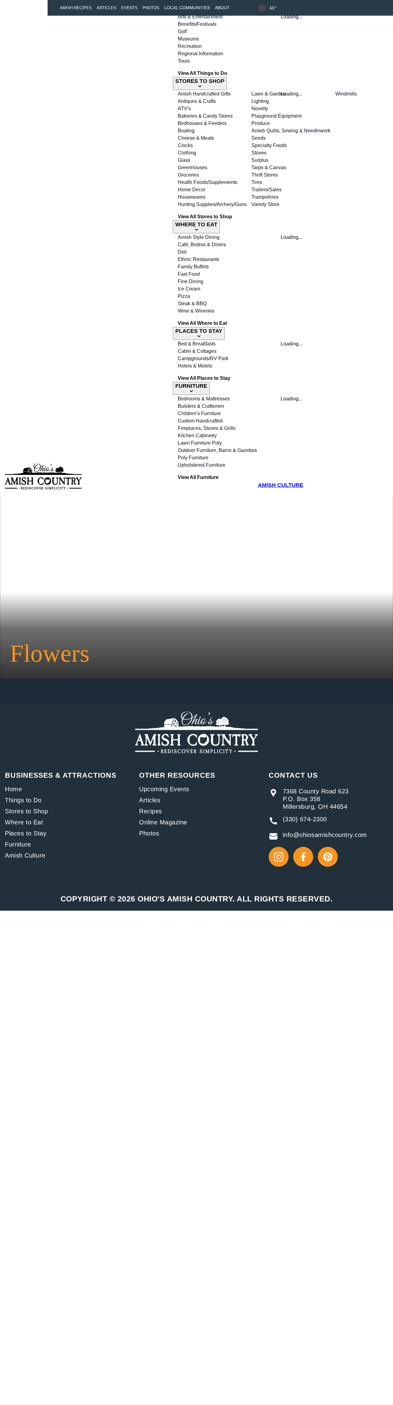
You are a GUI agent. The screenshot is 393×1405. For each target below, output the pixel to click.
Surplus (259, 160)
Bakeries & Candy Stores (205, 116)
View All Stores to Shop (205, 216)
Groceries (188, 174)
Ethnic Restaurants (198, 259)
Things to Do (23, 800)
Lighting (260, 101)
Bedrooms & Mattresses (204, 398)
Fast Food (189, 274)
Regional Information (200, 53)
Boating (186, 130)
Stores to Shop (26, 811)
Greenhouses (192, 167)
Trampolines (264, 197)
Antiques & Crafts (197, 101)
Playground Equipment (276, 116)
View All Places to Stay (204, 378)
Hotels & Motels (195, 365)
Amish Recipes (76, 8)
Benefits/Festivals (197, 24)
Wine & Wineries (196, 310)
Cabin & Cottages (197, 351)
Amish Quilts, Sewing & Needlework (290, 130)
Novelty (259, 108)
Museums (188, 38)
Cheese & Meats (196, 138)
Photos (150, 8)
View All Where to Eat (202, 323)
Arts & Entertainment (200, 16)
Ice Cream (189, 288)
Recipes (150, 811)
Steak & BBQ (192, 303)
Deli (182, 252)
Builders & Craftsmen (201, 406)
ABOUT (222, 7)
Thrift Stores (264, 174)
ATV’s (184, 108)
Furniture (18, 844)
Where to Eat (24, 822)
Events (129, 8)
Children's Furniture (199, 413)
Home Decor (191, 189)
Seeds (258, 138)
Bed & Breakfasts (197, 343)
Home (13, 789)
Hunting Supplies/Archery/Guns (212, 204)
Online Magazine (163, 822)
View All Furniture (198, 477)
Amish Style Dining (199, 237)
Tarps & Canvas (268, 167)
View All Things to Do (202, 73)
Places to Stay (25, 833)
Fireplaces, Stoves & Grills (206, 428)
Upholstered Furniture (201, 465)
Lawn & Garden (268, 93)
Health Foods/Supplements (207, 182)
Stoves (259, 152)
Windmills (346, 93)
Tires (256, 182)
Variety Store (265, 204)
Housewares (191, 197)
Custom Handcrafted (200, 420)
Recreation (190, 46)
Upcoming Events (164, 789)
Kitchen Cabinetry (197, 435)
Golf (182, 31)
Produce (260, 123)
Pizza (184, 296)
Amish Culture (25, 855)
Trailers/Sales (266, 189)
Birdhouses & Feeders (202, 123)
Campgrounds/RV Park (203, 358)
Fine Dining (190, 281)
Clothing (187, 152)
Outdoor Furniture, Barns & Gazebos (217, 450)
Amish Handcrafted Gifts (204, 93)
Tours (184, 61)
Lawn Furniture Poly (200, 443)
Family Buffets (193, 266)
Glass (184, 160)
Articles (106, 8)
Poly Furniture (193, 457)
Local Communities (187, 7)
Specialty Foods (269, 145)
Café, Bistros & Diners (202, 244)
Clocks (185, 145)
